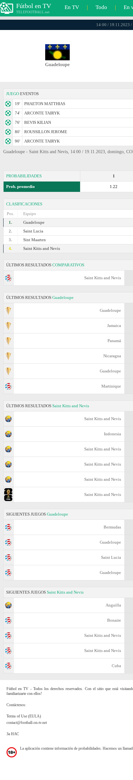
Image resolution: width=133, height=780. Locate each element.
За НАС (12, 734)
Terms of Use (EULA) (23, 716)
